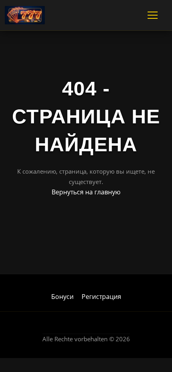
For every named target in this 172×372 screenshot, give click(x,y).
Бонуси (62, 296)
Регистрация (101, 296)
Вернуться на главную (86, 192)
